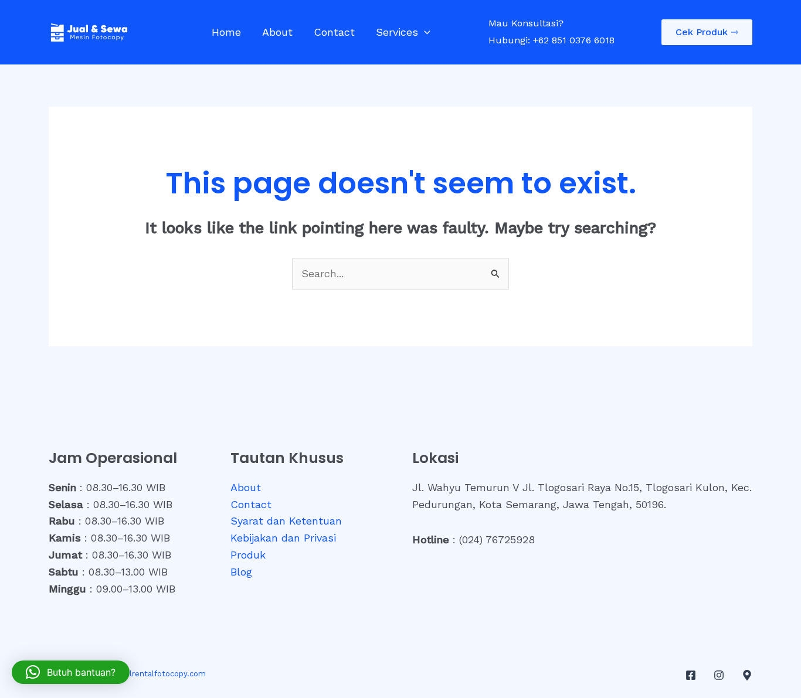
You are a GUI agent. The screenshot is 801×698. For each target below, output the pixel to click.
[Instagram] (719, 675)
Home (226, 32)
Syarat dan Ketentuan (286, 521)
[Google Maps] (747, 675)
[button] (424, 32)
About (277, 32)
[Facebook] (690, 675)
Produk (248, 555)
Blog (241, 572)
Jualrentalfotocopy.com (161, 673)
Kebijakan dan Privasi (283, 538)
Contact (334, 32)
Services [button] (397, 32)
